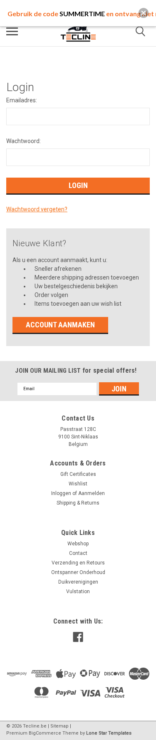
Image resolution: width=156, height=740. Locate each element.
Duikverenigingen (78, 582)
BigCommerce (45, 733)
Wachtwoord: (23, 141)
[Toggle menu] (12, 31)
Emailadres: (21, 100)
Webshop (78, 544)
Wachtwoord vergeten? (36, 209)
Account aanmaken (60, 324)
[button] (144, 13)
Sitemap (59, 726)
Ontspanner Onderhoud (78, 572)
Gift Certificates (78, 474)
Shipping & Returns (78, 503)
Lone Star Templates (108, 733)
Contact (78, 553)
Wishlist (78, 484)
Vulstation (78, 591)
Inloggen (61, 493)
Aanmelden (91, 493)
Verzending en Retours (78, 563)
